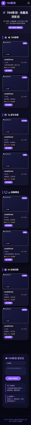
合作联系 (19, 421)
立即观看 (9, 70)
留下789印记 (14, 378)
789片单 (14, 421)
